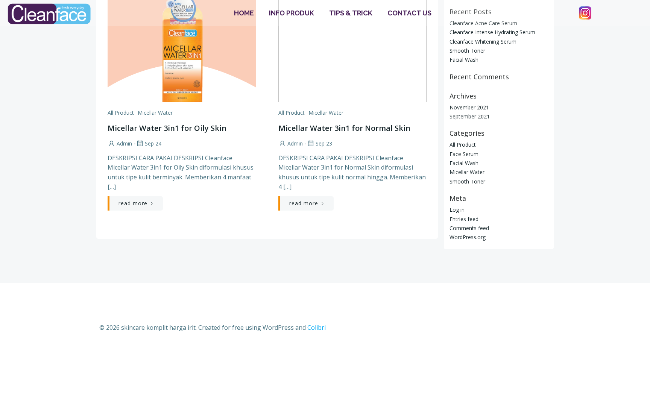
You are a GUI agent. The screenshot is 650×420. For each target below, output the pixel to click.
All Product (121, 112)
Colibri (316, 327)
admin (124, 143)
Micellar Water (155, 112)
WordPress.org (468, 237)
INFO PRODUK (291, 13)
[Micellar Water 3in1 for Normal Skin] (352, 45)
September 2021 (470, 116)
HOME (244, 13)
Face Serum (464, 154)
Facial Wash (464, 59)
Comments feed (469, 228)
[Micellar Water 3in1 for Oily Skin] (182, 45)
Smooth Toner (467, 50)
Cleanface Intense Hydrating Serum (492, 32)
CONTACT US (409, 13)
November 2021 (469, 107)
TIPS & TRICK (350, 13)
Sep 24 (153, 143)
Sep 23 (324, 143)
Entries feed (464, 219)
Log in (457, 209)
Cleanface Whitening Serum (483, 41)
